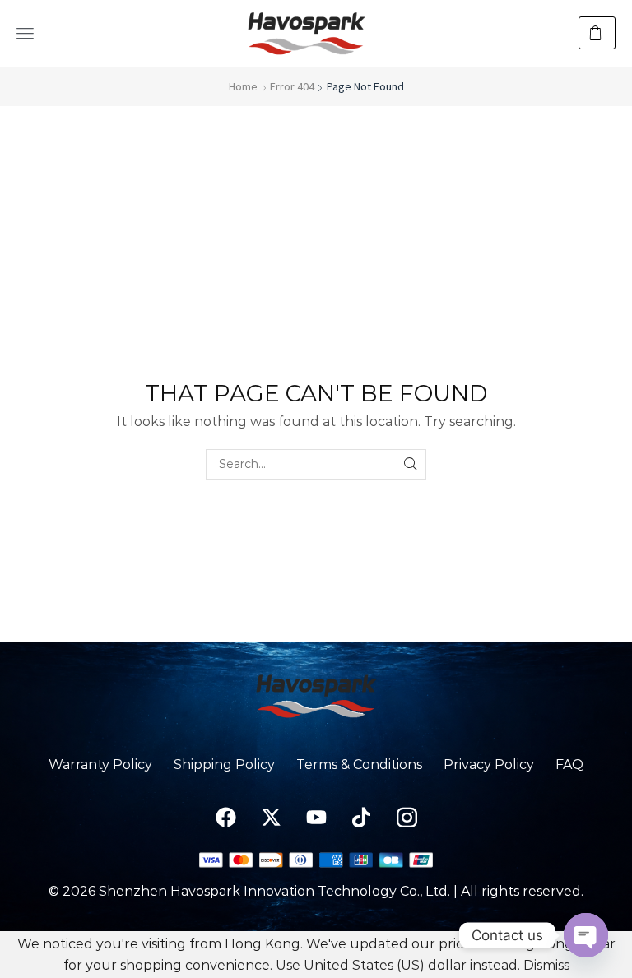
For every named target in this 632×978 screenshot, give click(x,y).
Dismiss (546, 965)
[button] (25, 33)
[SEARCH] (411, 464)
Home (243, 86)
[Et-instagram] (406, 817)
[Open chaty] (586, 935)
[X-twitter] (270, 817)
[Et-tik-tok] (361, 817)
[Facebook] (225, 817)
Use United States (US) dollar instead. (398, 965)
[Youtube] (316, 817)
